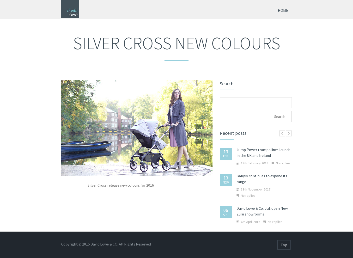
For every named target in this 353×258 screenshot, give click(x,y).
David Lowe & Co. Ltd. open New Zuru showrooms (262, 211)
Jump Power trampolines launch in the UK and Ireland (263, 152)
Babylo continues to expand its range (262, 178)
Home (283, 10)
